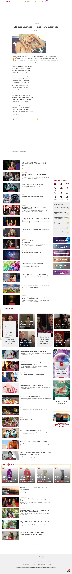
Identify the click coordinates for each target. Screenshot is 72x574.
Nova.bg (19, 561)
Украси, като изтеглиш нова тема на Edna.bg (61, 424)
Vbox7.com (31, 561)
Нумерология (44, 1)
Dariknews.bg (25, 561)
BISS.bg (36, 562)
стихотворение (23, 151)
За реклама (34, 564)
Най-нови (27, 1)
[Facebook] (39, 557)
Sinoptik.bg (37, 561)
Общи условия (14, 570)
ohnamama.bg (31, 172)
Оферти (10, 464)
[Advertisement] (28, 135)
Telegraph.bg (50, 561)
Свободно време (36, 23)
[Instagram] (42, 557)
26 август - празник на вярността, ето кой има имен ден (61, 218)
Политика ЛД (27, 564)
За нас (22, 564)
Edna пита (8, 308)
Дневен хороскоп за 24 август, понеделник (60, 232)
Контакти (49, 564)
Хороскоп (36, 1)
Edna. (9, 1)
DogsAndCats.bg (43, 561)
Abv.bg (4, 561)
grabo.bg (24, 194)
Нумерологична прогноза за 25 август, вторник (60, 222)
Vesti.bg (15, 561)
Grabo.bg (55, 561)
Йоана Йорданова (62, 349)
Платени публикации (42, 564)
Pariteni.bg (61, 561)
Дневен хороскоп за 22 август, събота (60, 213)
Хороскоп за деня (60, 180)
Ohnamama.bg (9, 561)
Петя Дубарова (15, 151)
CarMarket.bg (66, 561)
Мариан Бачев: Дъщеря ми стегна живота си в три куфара (61, 208)
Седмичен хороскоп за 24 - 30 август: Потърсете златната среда (61, 227)
